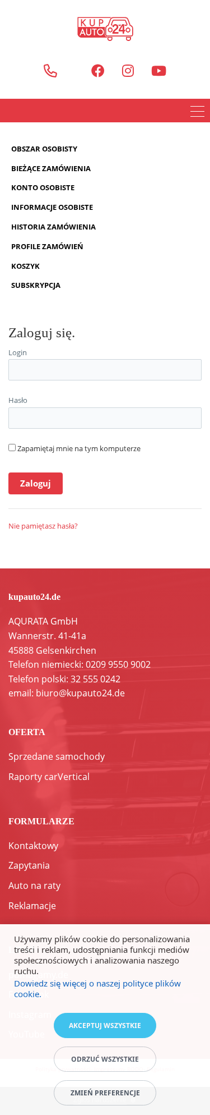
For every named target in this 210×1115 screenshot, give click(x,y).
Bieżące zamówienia (51, 168)
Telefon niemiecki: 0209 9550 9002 (79, 664)
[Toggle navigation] (197, 112)
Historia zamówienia (53, 227)
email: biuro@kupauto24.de (66, 693)
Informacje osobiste (52, 207)
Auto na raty (34, 885)
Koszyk (25, 266)
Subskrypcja (35, 285)
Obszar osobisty (44, 149)
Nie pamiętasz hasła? (43, 526)
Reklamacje (32, 906)
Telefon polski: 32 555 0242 (64, 679)
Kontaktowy (33, 845)
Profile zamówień (47, 246)
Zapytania (29, 865)
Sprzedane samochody (56, 756)
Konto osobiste (42, 187)
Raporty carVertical (49, 776)
